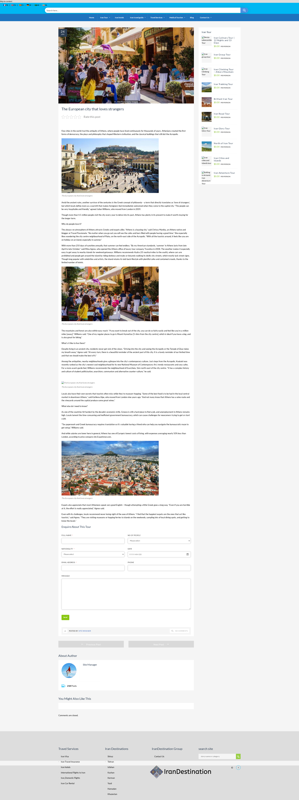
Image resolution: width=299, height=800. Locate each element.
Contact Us (159, 756)
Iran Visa (65, 756)
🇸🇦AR (37, 5)
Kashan (111, 772)
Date (130, 549)
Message (66, 576)
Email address (69, 562)
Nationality (68, 549)
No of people (134, 535)
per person (222, 46)
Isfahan (111, 767)
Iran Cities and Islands (221, 159)
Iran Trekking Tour (223, 84)
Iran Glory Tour (222, 128)
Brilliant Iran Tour (223, 99)
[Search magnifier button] (244, 10)
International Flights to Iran (73, 772)
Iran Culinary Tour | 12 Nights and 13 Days (224, 40)
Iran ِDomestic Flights (70, 778)
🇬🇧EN (13, 5)
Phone (131, 562)
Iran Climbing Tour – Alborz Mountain (224, 70)
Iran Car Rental (67, 783)
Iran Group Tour (222, 54)
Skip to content (6, 1)
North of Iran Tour (223, 143)
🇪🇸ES (21, 5)
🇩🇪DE (29, 5)
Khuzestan (112, 794)
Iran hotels (65, 767)
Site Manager (85, 631)
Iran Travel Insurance (70, 761)
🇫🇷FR (5, 5)
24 (63, 31)
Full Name (67, 535)
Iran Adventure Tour (224, 172)
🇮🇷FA (45, 5)
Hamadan (112, 789)
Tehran (111, 761)
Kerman (111, 778)
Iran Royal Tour (222, 113)
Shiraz (110, 756)
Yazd (110, 783)
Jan (62, 34)
